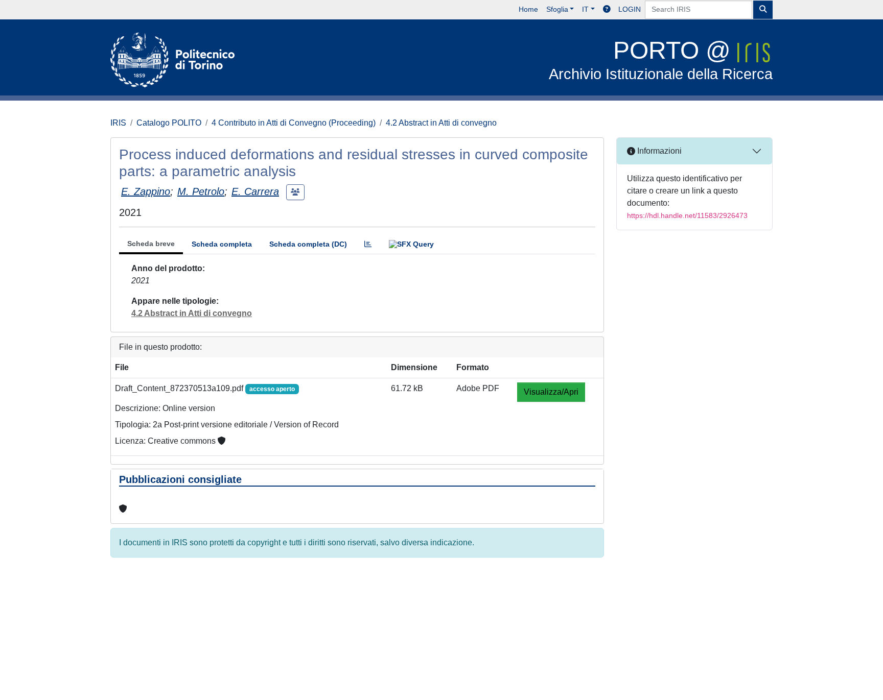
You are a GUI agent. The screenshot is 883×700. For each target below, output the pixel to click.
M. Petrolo (200, 191)
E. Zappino (145, 191)
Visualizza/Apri (551, 392)
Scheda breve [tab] (151, 243)
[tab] (368, 244)
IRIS (118, 122)
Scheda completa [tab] (222, 244)
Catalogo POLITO (168, 122)
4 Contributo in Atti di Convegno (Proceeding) (294, 122)
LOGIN (629, 9)
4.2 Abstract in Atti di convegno (441, 122)
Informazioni (658, 151)
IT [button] (585, 9)
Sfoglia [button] (557, 9)
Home (528, 9)
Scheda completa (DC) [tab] (308, 244)
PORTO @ (661, 59)
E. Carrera (255, 191)
